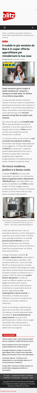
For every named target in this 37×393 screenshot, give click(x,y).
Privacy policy (15, 378)
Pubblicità (6, 378)
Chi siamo (6, 376)
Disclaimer (24, 378)
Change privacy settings (8, 391)
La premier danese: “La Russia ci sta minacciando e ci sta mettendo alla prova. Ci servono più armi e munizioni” (17, 360)
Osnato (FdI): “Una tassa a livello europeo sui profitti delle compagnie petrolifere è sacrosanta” (17, 368)
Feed (31, 378)
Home (4, 33)
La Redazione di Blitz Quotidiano (22, 376)
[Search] (32, 27)
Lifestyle (5, 41)
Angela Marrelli (8, 59)
